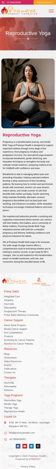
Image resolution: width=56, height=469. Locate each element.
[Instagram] (38, 446)
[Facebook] (18, 446)
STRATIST (35, 459)
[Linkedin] (31, 446)
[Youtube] (24, 446)
